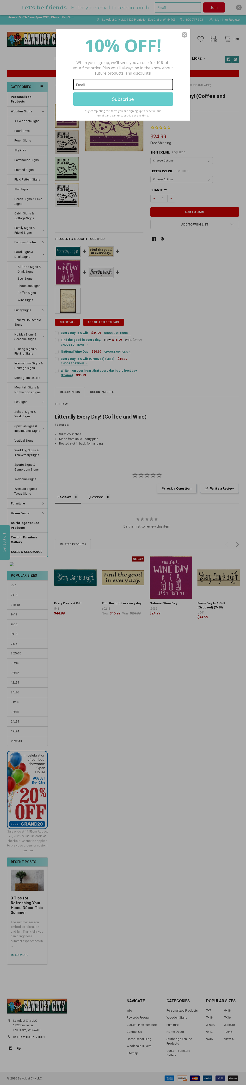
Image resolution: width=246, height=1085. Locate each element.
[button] (184, 35)
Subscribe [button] (123, 99)
